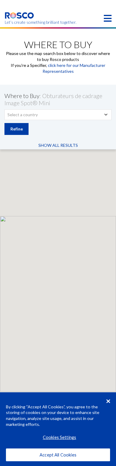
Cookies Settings (59, 437)
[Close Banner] (108, 401)
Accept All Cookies (58, 454)
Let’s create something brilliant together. (19, 22)
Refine (16, 128)
